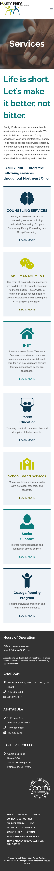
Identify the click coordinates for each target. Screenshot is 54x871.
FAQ (32, 823)
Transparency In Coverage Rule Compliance (25, 842)
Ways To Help (14, 832)
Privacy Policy (14, 858)
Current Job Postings (20, 819)
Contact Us (28, 828)
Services (22, 814)
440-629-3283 (14, 732)
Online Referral (16, 823)
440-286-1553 (15, 692)
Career (36, 814)
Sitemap (30, 832)
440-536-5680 (15, 727)
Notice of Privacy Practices (23, 836)
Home (10, 814)
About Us (12, 828)
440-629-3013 (14, 697)
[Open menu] (51, 8)
